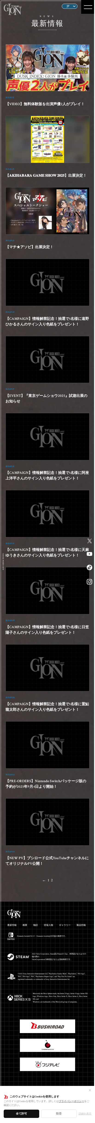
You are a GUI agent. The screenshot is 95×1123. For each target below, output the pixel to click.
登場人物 (48, 925)
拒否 (59, 1113)
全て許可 (21, 1113)
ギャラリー (65, 925)
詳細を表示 (85, 1113)
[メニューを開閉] (88, 7)
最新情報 (12, 925)
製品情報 (81, 925)
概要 (25, 925)
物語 (35, 925)
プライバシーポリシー (71, 1101)
